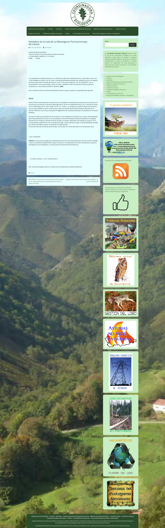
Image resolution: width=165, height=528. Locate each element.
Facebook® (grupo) (114, 191)
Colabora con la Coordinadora (36, 29)
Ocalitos (67, 33)
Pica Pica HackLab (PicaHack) (121, 526)
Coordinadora (48, 47)
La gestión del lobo (120, 29)
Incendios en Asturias (34, 33)
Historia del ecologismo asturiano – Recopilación (106, 33)
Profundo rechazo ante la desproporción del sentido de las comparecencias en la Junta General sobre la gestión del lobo (46, 181)
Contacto (50, 29)
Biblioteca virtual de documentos (103, 29)
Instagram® (124, 191)
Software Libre (49, 526)
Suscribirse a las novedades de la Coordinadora (118, 160)
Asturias (32, 173)
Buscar (107, 41)
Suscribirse (59, 29)
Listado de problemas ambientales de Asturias (78, 29)
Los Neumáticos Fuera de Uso (81, 33)
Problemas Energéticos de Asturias (52, 33)
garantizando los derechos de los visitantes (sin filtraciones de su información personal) (79, 526)
